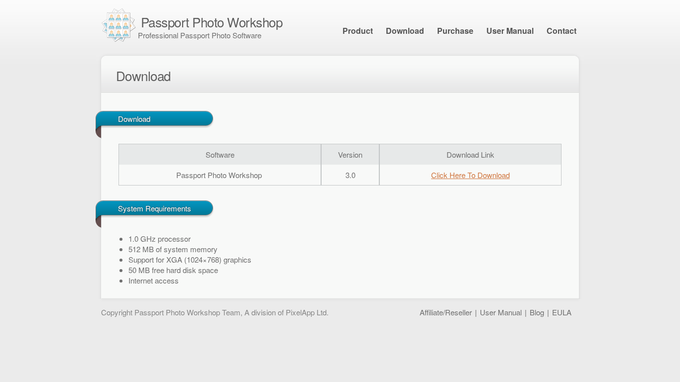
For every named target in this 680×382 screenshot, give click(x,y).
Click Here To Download (470, 175)
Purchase (455, 30)
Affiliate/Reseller (446, 312)
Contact (561, 30)
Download (405, 30)
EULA (561, 312)
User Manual (510, 30)
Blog (537, 312)
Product (357, 30)
